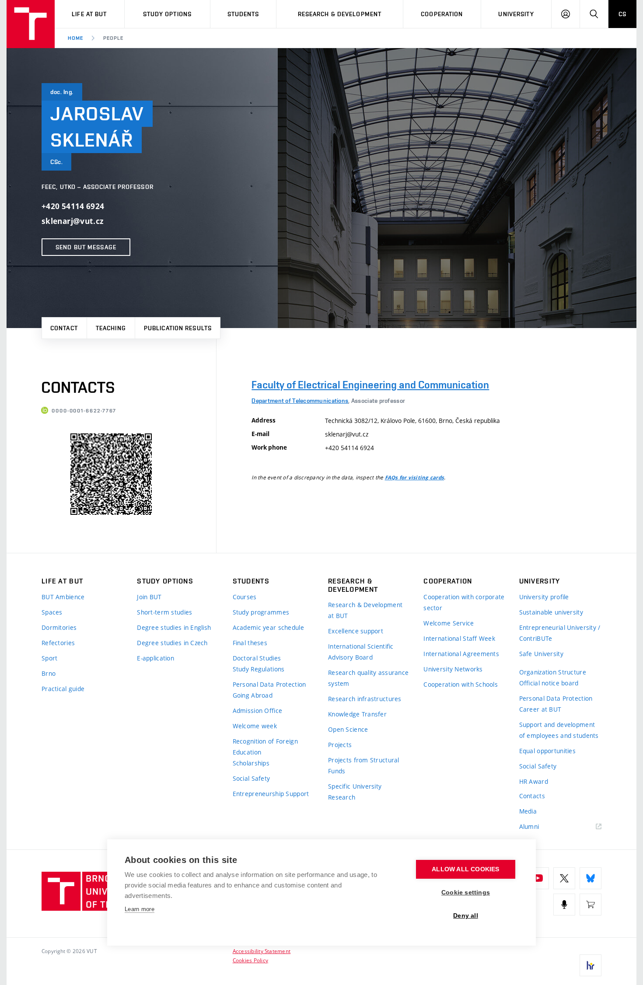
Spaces (52, 612)
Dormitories (59, 627)
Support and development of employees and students (559, 730)
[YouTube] (538, 878)
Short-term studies (164, 612)
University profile (544, 597)
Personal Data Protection (269, 684)
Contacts (532, 796)
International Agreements (461, 654)
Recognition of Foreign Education (265, 746)
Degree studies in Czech (172, 643)
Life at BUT (89, 13)
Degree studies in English (174, 627)
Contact (64, 328)
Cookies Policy (250, 960)
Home (75, 38)
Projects (340, 744)
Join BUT (149, 597)
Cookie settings (465, 892)
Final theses (250, 643)
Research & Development (340, 13)
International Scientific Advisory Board (361, 651)
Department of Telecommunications (300, 400)
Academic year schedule (268, 627)
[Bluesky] (590, 878)
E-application (155, 658)
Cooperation (442, 13)
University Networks (452, 669)
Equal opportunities (547, 751)
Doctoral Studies (257, 658)
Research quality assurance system (368, 678)
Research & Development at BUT (365, 610)
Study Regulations (259, 669)
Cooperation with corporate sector (463, 602)
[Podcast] (564, 904)
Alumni (529, 826)
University (516, 13)
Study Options (167, 13)
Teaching (111, 328)
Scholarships (251, 763)
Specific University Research (354, 791)
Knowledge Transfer (357, 714)
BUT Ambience (63, 597)
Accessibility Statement (262, 950)
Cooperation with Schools (460, 684)
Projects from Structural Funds (363, 765)
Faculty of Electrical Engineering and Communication (370, 385)
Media (528, 811)
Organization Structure (552, 672)
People (113, 38)
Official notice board (549, 683)
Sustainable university (551, 612)
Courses (245, 597)
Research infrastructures (365, 699)
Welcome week (255, 726)
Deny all (465, 915)
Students (243, 13)
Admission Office (257, 710)
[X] (564, 878)
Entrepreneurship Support (271, 793)
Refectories (58, 643)
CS (622, 13)
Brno (49, 673)
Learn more (139, 909)
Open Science (348, 729)
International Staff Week (459, 638)
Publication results (178, 328)
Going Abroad (253, 695)
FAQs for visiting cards (414, 477)
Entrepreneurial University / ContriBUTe (560, 633)
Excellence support (355, 631)
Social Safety (251, 778)
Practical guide (63, 689)
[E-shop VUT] (590, 904)
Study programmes (261, 612)
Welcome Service (448, 623)
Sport (49, 658)
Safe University (541, 654)
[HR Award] (590, 965)
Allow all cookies (465, 869)
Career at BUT (540, 709)
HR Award (533, 781)
